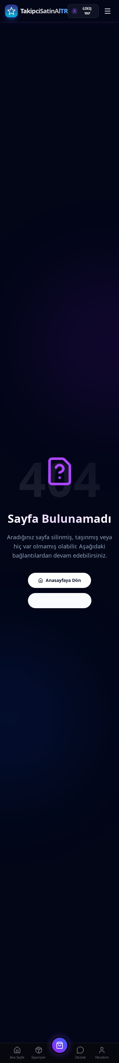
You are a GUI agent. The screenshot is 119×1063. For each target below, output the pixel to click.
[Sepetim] (60, 1045)
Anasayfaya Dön (63, 580)
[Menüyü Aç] (107, 11)
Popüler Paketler (55, 600)
